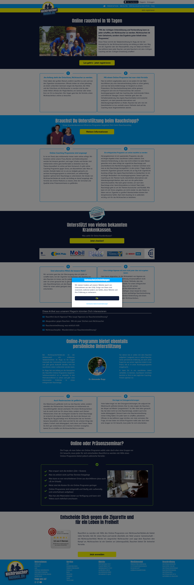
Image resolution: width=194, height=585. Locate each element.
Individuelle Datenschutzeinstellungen (97, 304)
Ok (97, 298)
